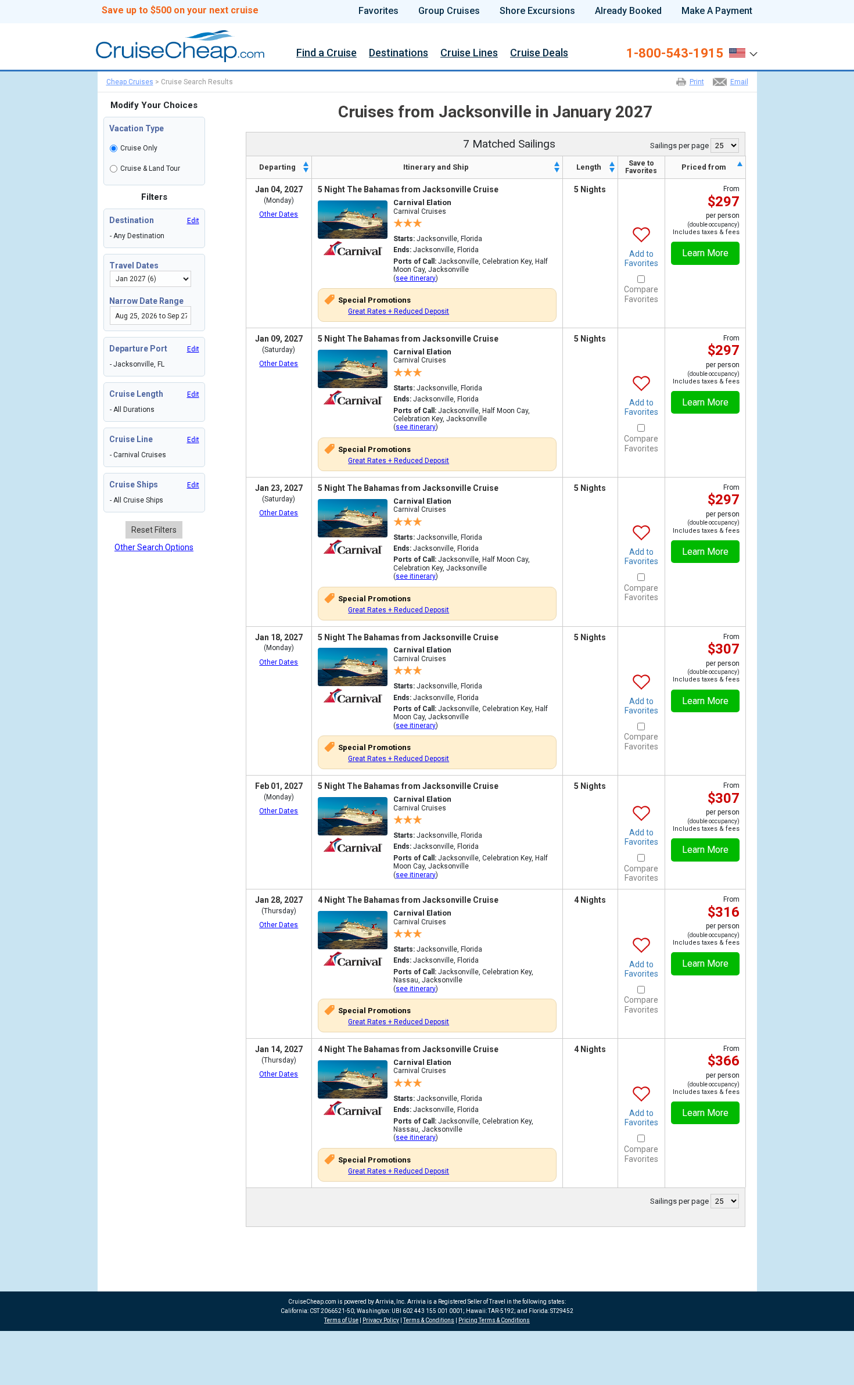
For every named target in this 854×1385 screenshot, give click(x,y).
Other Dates (278, 214)
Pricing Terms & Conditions (494, 1320)
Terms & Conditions (428, 1320)
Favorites (378, 11)
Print (697, 82)
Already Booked (628, 11)
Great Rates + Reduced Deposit (398, 311)
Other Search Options (153, 547)
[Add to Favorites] (641, 226)
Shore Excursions (537, 11)
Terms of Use (341, 1320)
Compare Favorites (641, 294)
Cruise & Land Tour (150, 168)
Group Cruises (449, 11)
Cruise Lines (469, 54)
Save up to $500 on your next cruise (180, 10)
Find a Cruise (326, 54)
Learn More (705, 253)
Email (739, 82)
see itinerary (416, 278)
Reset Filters (154, 529)
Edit (193, 221)
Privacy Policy (381, 1320)
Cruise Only (138, 148)
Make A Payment (716, 11)
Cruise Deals (539, 54)
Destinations (398, 54)
